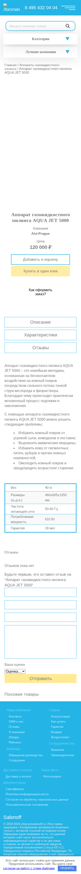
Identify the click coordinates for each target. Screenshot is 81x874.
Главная (10, 65)
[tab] (40, 322)
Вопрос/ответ (60, 737)
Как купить (58, 721)
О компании (17, 732)
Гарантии (57, 726)
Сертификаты (15, 789)
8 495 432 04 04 (41, 7)
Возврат (56, 732)
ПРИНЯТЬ (67, 868)
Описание (40, 322)
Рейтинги (15, 742)
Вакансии (57, 749)
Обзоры (14, 737)
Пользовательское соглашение (27, 804)
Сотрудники (17, 760)
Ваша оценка (14, 664)
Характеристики (40, 334)
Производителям (62, 755)
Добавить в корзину (40, 259)
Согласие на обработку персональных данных (37, 799)
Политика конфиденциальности (27, 794)
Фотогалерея (52, 776)
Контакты (15, 716)
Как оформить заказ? (40, 292)
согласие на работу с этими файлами (29, 868)
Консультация (60, 716)
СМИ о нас (16, 721)
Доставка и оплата (18, 776)
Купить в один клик (41, 271)
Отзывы (40, 347)
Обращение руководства (26, 755)
